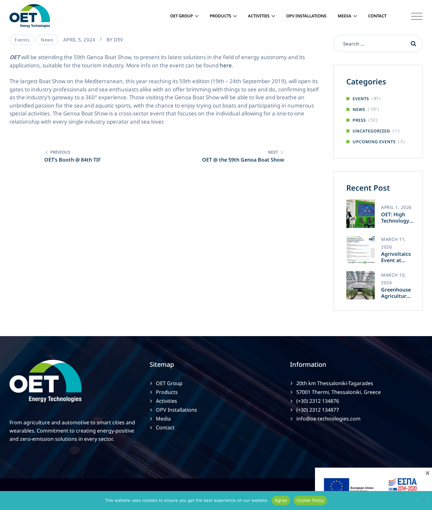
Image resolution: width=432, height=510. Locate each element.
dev (118, 39)
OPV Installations (306, 16)
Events (22, 40)
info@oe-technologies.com (328, 418)
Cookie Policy (310, 500)
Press (359, 120)
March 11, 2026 (393, 243)
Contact (377, 16)
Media (344, 16)
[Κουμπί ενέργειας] (412, 16)
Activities (258, 16)
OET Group (181, 16)
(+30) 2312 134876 (317, 400)
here (226, 65)
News (47, 40)
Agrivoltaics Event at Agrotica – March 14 (396, 257)
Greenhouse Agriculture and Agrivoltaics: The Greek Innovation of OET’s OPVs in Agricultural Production (396, 292)
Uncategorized (371, 131)
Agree (281, 500)
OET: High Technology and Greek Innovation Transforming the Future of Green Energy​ (397, 217)
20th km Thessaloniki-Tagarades (334, 383)
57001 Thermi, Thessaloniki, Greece (338, 392)
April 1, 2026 (396, 207)
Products (220, 16)
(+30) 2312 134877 (317, 409)
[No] (424, 500)
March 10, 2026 (393, 279)
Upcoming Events (374, 141)
